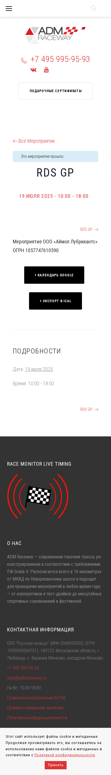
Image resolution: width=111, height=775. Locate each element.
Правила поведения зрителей (35, 707)
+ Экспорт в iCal (55, 301)
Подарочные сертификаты (56, 91)
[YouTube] (46, 69)
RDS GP (24, 229)
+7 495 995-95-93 (60, 59)
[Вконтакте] (33, 69)
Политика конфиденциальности (37, 717)
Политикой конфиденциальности (64, 755)
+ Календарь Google (54, 275)
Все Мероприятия (36, 141)
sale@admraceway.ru (26, 678)
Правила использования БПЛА (36, 698)
